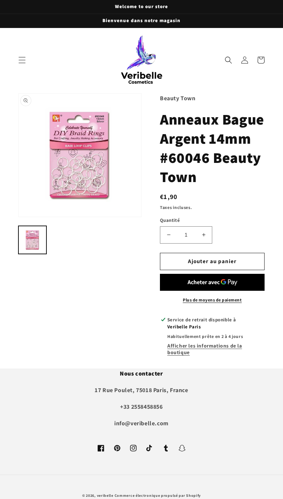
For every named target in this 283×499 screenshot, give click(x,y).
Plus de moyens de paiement (212, 300)
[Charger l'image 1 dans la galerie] (32, 240)
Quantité (170, 220)
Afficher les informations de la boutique (204, 349)
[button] (22, 60)
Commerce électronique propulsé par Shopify (158, 495)
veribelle (105, 495)
